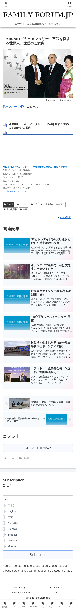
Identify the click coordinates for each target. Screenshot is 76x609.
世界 (35, 204)
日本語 (10, 204)
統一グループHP (13, 106)
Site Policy (19, 587)
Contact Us (56, 587)
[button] (69, 489)
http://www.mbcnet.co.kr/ (14, 191)
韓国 (25, 209)
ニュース (23, 204)
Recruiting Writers (20, 592)
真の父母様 (12, 209)
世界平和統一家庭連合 (54, 204)
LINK (56, 592)
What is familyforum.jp (38, 597)
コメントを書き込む (38, 447)
